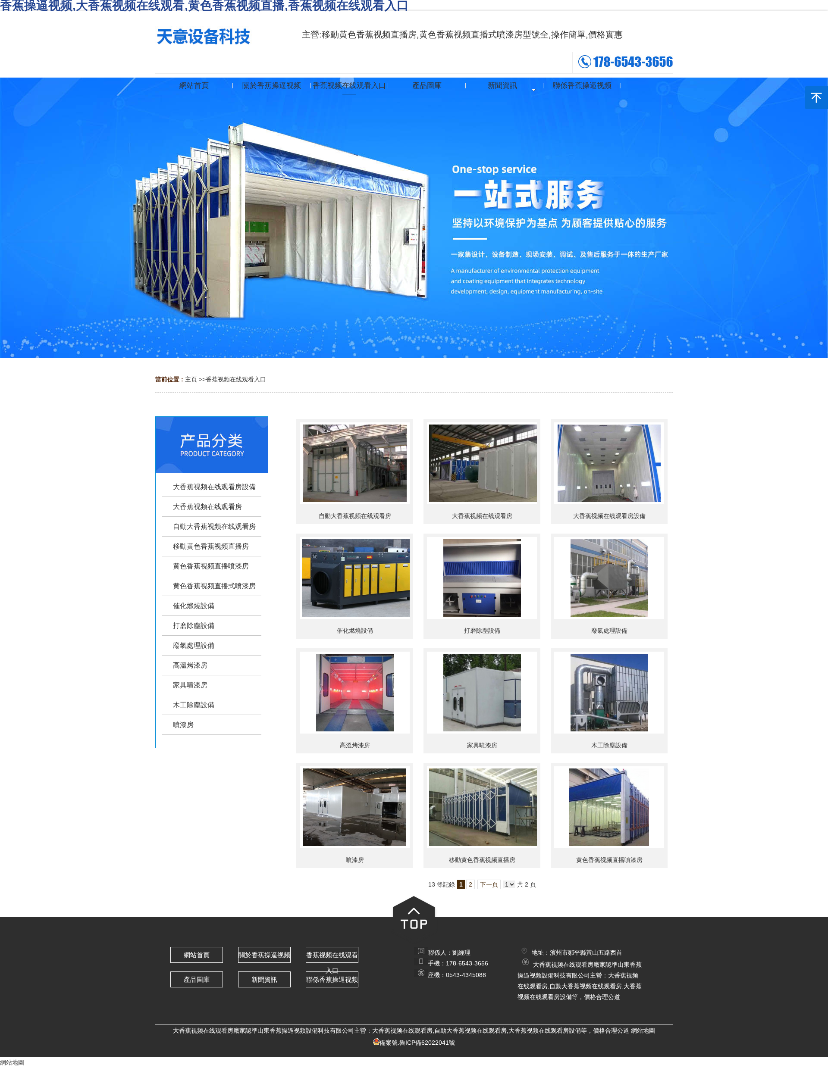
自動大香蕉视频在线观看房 (355, 515)
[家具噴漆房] (481, 692)
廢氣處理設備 (609, 630)
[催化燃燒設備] (354, 578)
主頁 (191, 379)
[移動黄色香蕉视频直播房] (481, 807)
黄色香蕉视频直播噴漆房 (609, 859)
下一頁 (489, 884)
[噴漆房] (354, 807)
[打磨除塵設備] (481, 578)
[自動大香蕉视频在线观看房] (354, 463)
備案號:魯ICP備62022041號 (417, 1042)
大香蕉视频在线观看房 (482, 515)
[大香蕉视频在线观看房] (481, 463)
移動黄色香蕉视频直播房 (482, 859)
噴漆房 (355, 859)
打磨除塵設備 (482, 630)
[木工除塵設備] (609, 692)
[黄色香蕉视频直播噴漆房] (609, 807)
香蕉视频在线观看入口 (236, 379)
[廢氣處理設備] (609, 578)
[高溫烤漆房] (354, 692)
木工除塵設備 (609, 745)
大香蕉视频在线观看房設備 (609, 515)
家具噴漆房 (482, 745)
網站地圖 (643, 1030)
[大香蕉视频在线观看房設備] (609, 463)
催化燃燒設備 (355, 630)
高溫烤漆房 (355, 745)
